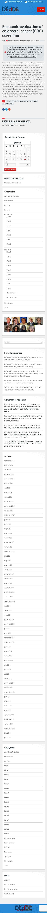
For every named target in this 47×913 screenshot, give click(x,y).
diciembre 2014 (9, 715)
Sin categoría (8, 303)
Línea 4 (9, 266)
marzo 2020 (8, 583)
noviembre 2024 (9, 461)
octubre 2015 (8, 688)
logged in (11, 125)
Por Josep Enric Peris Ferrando (28, 101)
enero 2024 (7, 470)
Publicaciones (8, 214)
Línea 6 (9, 235)
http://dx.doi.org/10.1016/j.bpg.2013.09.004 (23, 57)
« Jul (7, 165)
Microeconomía (11, 297)
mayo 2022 (7, 529)
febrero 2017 (8, 656)
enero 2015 (7, 710)
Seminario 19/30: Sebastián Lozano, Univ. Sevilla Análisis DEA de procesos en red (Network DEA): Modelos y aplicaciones (23, 418)
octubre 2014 (8, 724)
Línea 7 (9, 239)
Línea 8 (9, 284)
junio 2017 (7, 647)
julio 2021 (7, 556)
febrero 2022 (8, 538)
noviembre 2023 (9, 479)
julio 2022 (7, 520)
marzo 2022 (8, 533)
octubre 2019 (8, 597)
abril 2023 (7, 488)
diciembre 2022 (9, 501)
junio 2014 (7, 737)
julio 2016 (7, 665)
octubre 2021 (8, 547)
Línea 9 (9, 244)
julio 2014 (7, 733)
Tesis (6, 307)
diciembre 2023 (9, 474)
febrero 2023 (8, 497)
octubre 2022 (8, 511)
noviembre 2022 (9, 506)
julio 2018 (7, 629)
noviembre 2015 (9, 683)
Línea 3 (9, 226)
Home (3, 40)
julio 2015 (7, 697)
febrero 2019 (8, 610)
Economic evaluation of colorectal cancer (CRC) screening (23, 40)
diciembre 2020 (9, 574)
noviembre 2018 (9, 624)
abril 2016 (7, 674)
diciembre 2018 (9, 619)
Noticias (7, 210)
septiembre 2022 (9, 515)
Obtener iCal (10, 169)
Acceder (7, 880)
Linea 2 (9, 256)
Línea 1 (9, 217)
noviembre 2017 (9, 638)
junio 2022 (7, 524)
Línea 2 (9, 221)
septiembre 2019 (9, 601)
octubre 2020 (8, 579)
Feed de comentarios (10, 889)
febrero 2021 (8, 570)
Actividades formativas (11, 196)
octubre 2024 (8, 465)
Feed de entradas (9, 884)
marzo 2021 (8, 565)
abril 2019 (7, 606)
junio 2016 (7, 669)
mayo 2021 (7, 560)
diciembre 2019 (9, 588)
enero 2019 (7, 615)
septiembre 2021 (9, 551)
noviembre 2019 (9, 592)
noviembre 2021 (9, 542)
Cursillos (7, 205)
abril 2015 (7, 701)
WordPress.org (9, 894)
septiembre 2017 (9, 642)
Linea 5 (9, 270)
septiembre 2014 (9, 728)
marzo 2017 (8, 651)
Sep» (27, 165)
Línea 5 (9, 230)
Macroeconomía (12, 293)
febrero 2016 (8, 678)
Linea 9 (9, 288)
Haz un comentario (8, 104)
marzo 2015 (8, 706)
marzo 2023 (8, 492)
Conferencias (8, 201)
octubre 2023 (8, 483)
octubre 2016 (8, 660)
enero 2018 (7, 633)
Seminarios (7, 250)
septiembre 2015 (9, 692)
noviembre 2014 (9, 719)
